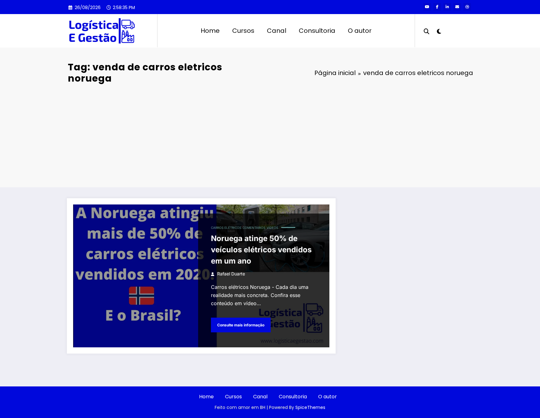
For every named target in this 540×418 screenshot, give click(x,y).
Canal (276, 30)
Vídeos (272, 227)
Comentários (253, 227)
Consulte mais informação (240, 325)
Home (210, 30)
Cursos (243, 30)
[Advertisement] (270, 134)
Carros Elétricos (226, 227)
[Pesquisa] (426, 30)
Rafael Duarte (231, 273)
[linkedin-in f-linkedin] (447, 7)
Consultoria (317, 30)
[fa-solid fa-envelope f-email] (457, 7)
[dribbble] (467, 7)
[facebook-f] (437, 7)
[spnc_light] (439, 30)
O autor (360, 30)
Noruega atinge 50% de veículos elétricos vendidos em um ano (261, 249)
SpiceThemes (310, 407)
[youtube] (427, 7)
